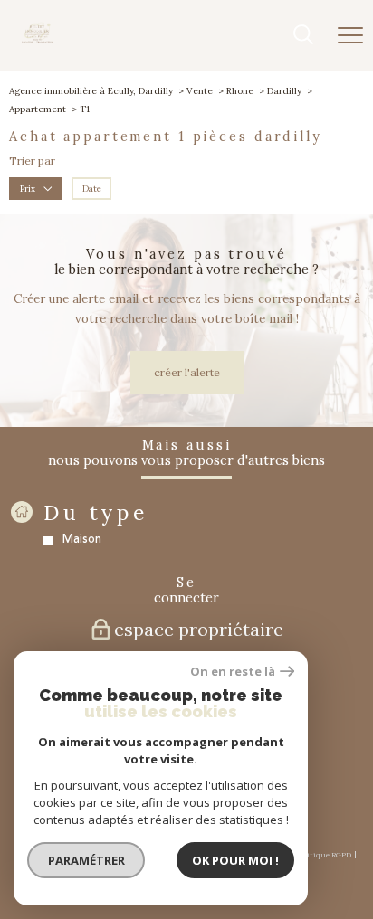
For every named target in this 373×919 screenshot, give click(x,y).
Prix (27, 188)
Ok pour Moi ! (235, 860)
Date (91, 188)
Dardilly (284, 91)
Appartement (37, 109)
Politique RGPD (323, 854)
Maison (81, 539)
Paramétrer (86, 860)
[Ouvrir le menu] (350, 35)
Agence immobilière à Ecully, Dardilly (91, 91)
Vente (199, 91)
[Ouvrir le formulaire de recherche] (303, 36)
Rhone (239, 91)
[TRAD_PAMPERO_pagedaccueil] (37, 40)
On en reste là (232, 671)
